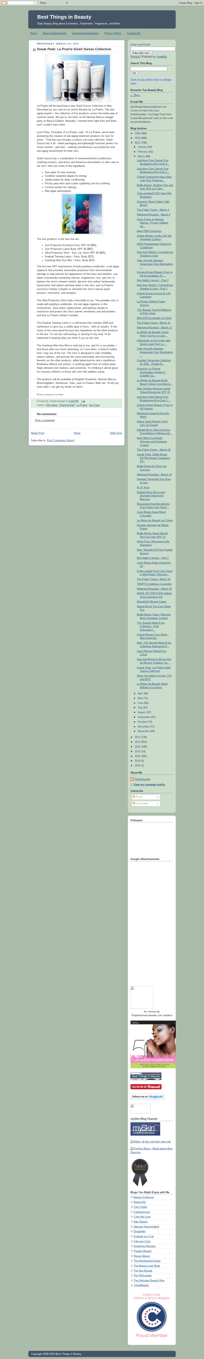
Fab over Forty (142, 1241)
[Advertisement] (146, 922)
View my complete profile (149, 784)
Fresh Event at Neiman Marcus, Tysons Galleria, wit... (153, 223)
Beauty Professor (144, 1197)
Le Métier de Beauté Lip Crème (155, 520)
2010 (138, 138)
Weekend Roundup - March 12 (154, 327)
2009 (138, 133)
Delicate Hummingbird (146, 1226)
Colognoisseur (142, 1212)
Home (33, 33)
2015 (138, 751)
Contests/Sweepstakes (85, 33)
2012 (138, 737)
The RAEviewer (143, 1275)
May (140, 698)
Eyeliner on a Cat (144, 1236)
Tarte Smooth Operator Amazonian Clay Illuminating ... (155, 264)
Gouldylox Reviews (145, 1246)
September (144, 717)
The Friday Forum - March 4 (153, 210)
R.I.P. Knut (143, 487)
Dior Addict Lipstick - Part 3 (153, 558)
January (143, 147)
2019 (138, 765)
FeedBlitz (161, 56)
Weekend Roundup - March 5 (153, 214)
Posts (139, 797)
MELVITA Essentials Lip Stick (154, 318)
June (141, 703)
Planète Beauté (142, 1251)
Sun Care (94, 405)
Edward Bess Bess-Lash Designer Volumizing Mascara (151, 496)
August (142, 712)
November (144, 726)
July (140, 707)
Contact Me (133, 33)
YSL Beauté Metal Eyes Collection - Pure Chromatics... (151, 626)
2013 (138, 742)
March (142, 156)
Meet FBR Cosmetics (149, 231)
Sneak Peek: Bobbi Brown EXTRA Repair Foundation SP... (153, 458)
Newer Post (37, 433)
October (143, 722)
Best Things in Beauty (64, 17)
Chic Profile (140, 1207)
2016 (138, 756)
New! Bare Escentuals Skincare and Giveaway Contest (152, 441)
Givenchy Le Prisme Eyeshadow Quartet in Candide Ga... (151, 372)
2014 (138, 746)
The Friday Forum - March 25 (154, 579)
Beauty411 (140, 1202)
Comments (141, 803)
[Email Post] (82, 401)
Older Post (116, 433)
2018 (138, 760)
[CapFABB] (152, 1338)
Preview (135, 56)
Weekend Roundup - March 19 (154, 474)
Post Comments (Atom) (60, 440)
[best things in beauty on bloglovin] (147, 1098)
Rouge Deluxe (142, 1256)
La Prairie (81, 405)
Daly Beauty (141, 1221)
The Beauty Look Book (147, 1265)
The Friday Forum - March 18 (154, 449)
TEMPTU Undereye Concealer (154, 584)
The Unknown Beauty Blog (149, 1280)
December (144, 731)
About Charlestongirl (54, 33)
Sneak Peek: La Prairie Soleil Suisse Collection (74, 49)
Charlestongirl (67, 405)
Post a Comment (45, 420)
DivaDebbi (139, 1231)
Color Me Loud (142, 1216)
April (141, 693)
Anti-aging (51, 405)
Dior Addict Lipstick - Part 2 (153, 280)
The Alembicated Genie (147, 1261)
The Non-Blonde (143, 1270)
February (143, 151)
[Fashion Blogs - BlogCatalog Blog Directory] (151, 1152)
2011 (138, 142)
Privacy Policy (113, 33)
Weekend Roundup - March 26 (154, 588)
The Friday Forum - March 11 (153, 323)
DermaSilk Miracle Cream (151, 601)
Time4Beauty (141, 1285)
